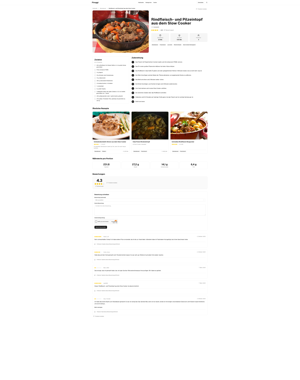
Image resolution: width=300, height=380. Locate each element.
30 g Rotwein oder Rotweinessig (105, 75)
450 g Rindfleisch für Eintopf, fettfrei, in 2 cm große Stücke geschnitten (111, 66)
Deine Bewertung (99, 203)
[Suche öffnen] (206, 2)
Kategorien (149, 2)
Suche (155, 2)
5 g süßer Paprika (101, 89)
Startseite (141, 2)
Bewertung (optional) (100, 197)
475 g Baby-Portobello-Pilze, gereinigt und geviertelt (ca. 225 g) (111, 99)
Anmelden (200, 2)
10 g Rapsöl (100, 72)
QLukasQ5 (156, 27)
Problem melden (202, 9)
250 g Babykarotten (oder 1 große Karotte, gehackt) (110, 96)
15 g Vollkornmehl (101, 78)
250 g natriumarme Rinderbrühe (105, 80)
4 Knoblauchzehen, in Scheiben (105, 83)
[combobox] (150, 200)
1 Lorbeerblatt (100, 86)
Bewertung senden (101, 227)
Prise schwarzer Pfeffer (103, 70)
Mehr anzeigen (98, 307)
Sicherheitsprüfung (99, 217)
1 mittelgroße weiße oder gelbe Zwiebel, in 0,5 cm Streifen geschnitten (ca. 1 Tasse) (110, 92)
